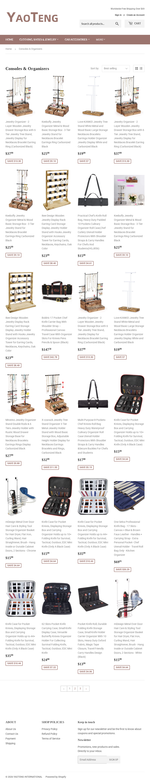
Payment (10, 738)
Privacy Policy (49, 729)
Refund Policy (49, 733)
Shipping (10, 743)
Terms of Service (51, 738)
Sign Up (113, 759)
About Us (10, 729)
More (99, 39)
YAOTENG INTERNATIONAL (28, 776)
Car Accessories (76, 39)
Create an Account (136, 15)
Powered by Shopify (56, 776)
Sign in (118, 15)
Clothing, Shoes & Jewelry (38, 39)
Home (9, 39)
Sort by (95, 68)
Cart (137, 23)
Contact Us (11, 733)
